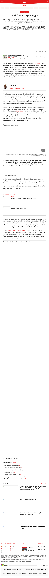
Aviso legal (8, 559)
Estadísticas (17, 88)
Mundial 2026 (13, 7)
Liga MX (7, 7)
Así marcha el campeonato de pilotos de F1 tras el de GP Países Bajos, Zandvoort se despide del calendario (33, 487)
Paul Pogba (12, 85)
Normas (15, 458)
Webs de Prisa (42, 565)
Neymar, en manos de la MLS (18, 208)
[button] (28, 57)
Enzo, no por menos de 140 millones (13, 470)
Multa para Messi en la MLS (28, 499)
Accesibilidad (41, 559)
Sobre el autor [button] (11, 57)
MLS (3, 7)
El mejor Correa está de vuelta (12, 475)
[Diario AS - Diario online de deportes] (24, 2)
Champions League (43, 7)
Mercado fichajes (35, 241)
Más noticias (43, 483)
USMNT (35, 7)
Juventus (23, 88)
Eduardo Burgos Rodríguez (15, 55)
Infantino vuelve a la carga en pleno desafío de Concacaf (31, 513)
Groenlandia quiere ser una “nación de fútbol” (32, 527)
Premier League (21, 7)
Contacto (3, 559)
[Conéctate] (47, 2)
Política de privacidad (15, 559)
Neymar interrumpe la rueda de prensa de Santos (23, 198)
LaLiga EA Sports (29, 7)
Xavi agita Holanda (9, 472)
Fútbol (24, 5)
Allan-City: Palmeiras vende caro (12, 468)
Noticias (11, 88)
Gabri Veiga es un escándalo (11, 465)
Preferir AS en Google (40, 57)
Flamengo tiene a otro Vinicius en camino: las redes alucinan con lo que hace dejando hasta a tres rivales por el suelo (24, 478)
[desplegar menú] (2, 2)
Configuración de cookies (33, 559)
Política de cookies (23, 559)
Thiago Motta (24, 241)
